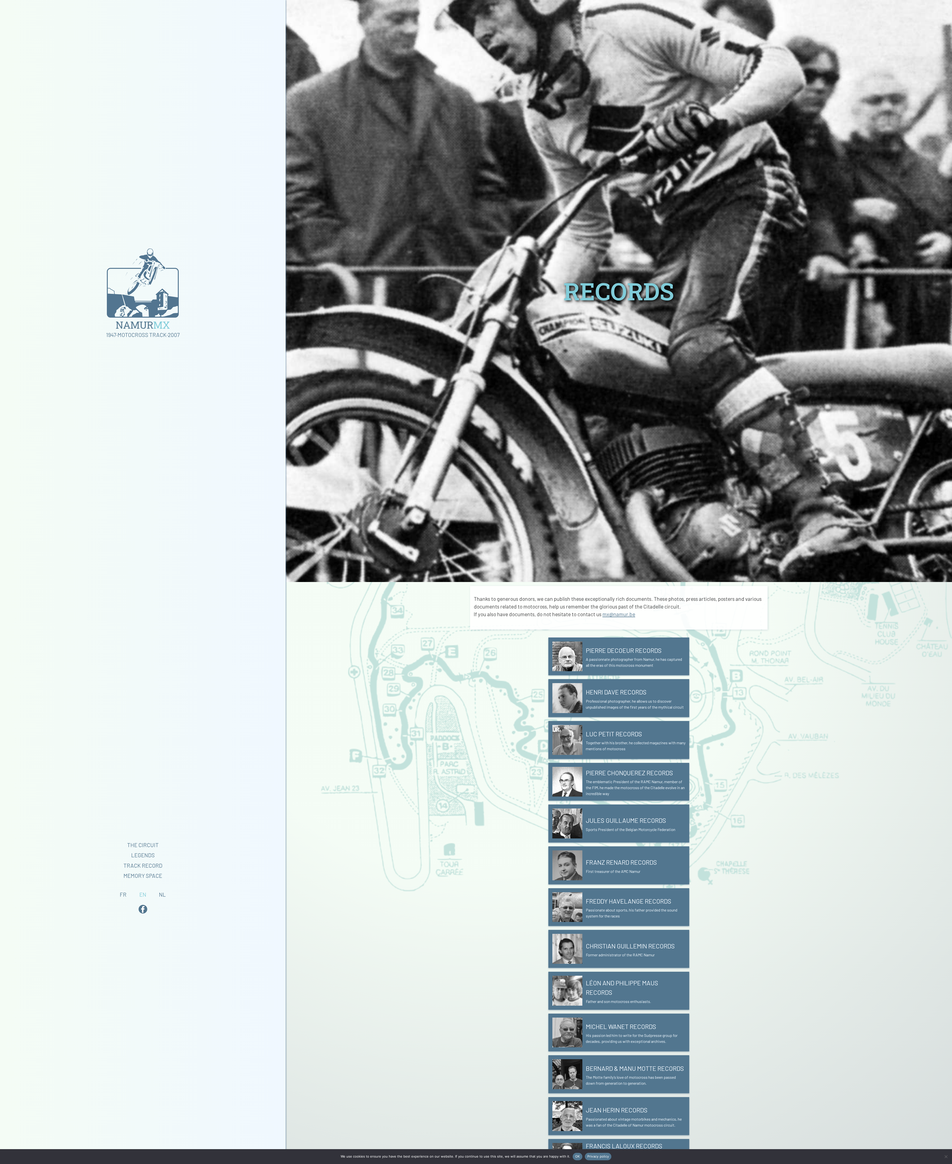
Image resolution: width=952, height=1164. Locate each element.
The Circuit (143, 845)
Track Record (142, 865)
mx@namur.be (618, 614)
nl (162, 894)
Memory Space (142, 875)
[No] (945, 1156)
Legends (143, 855)
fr (123, 894)
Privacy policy (598, 1156)
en (142, 894)
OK (577, 1156)
